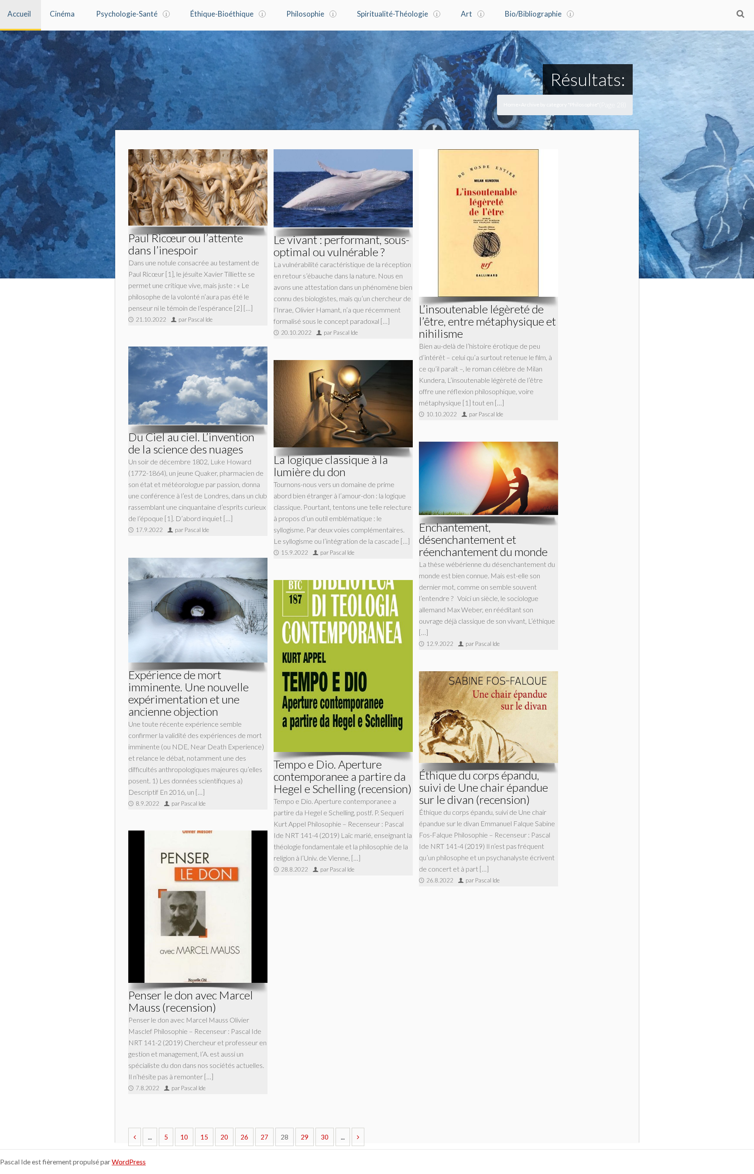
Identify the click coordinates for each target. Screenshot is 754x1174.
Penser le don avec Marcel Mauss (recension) (190, 1001)
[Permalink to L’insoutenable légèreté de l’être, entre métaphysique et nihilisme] (488, 223)
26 (244, 1137)
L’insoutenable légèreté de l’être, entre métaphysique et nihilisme (487, 321)
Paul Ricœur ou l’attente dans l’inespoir (185, 244)
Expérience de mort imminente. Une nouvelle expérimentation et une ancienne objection (188, 693)
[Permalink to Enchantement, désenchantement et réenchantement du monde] (488, 478)
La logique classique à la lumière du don (331, 466)
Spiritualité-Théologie (392, 13)
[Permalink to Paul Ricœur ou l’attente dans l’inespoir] (197, 187)
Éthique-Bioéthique (222, 13)
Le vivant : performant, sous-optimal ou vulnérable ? (341, 246)
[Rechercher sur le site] (740, 14)
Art (466, 13)
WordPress (129, 1161)
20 (224, 1137)
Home (511, 104)
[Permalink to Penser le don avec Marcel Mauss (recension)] (197, 907)
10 (184, 1137)
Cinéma (62, 13)
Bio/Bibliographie (533, 13)
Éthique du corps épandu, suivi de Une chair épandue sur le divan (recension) (483, 787)
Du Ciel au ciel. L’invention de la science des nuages (191, 443)
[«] (134, 1137)
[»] (358, 1137)
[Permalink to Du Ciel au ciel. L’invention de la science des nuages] (197, 386)
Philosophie (305, 13)
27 (264, 1137)
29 (304, 1137)
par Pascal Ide (195, 319)
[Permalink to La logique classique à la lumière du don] (343, 403)
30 (325, 1137)
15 (204, 1137)
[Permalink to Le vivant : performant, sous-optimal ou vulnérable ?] (343, 188)
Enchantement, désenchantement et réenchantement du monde (483, 539)
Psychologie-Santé (127, 13)
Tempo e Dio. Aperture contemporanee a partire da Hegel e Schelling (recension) (342, 776)
